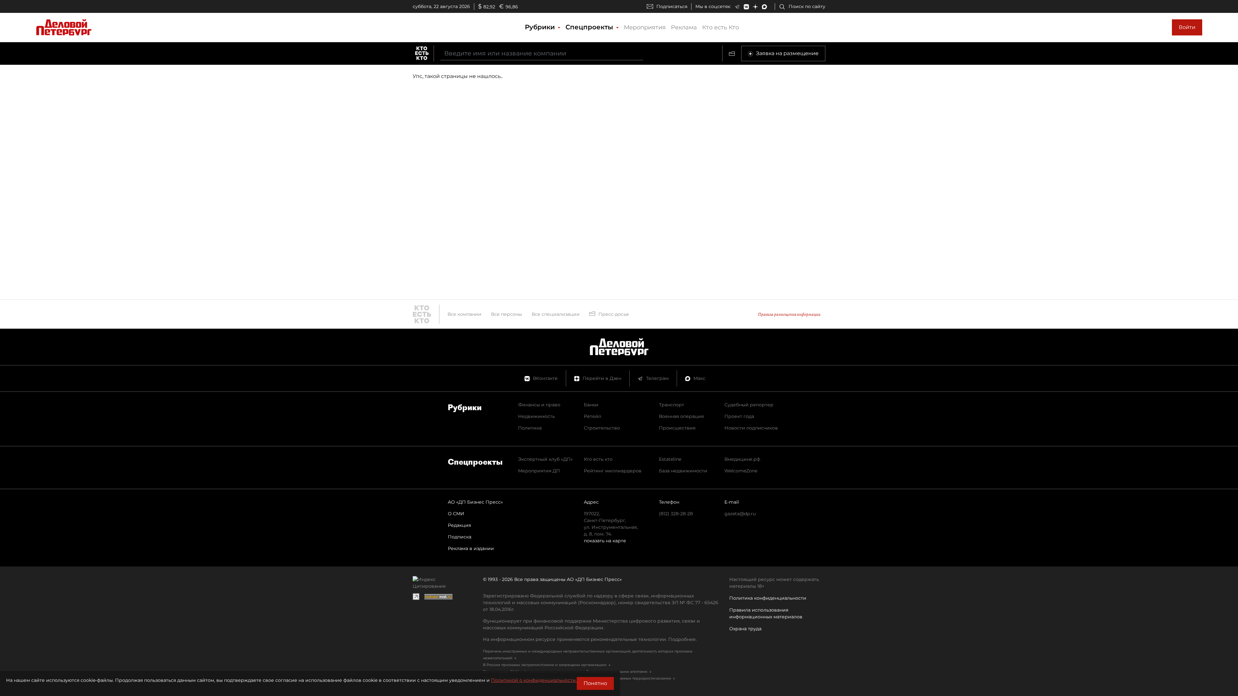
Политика (530, 428)
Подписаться (671, 6)
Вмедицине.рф (742, 459)
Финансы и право (539, 405)
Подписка (459, 537)
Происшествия (677, 428)
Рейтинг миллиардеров (613, 471)
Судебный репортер (748, 405)
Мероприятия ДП (539, 471)
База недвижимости (683, 471)
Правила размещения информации (789, 314)
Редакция (459, 525)
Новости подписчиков (751, 428)
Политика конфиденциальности (767, 598)
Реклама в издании (471, 548)
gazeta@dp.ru (740, 514)
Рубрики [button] (541, 27)
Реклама (684, 27)
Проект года (739, 416)
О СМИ (456, 514)
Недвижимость (536, 416)
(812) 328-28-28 (676, 514)
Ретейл (592, 416)
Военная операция (681, 416)
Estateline (670, 459)
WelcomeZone (740, 471)
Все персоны (506, 314)
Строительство (602, 428)
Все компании (464, 314)
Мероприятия (645, 27)
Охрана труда (745, 629)
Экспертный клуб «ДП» (545, 459)
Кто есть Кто (720, 27)
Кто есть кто (598, 459)
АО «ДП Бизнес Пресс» (475, 502)
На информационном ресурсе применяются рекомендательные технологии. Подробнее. (590, 639)
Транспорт (671, 405)
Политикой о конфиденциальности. (534, 680)
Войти (1187, 27)
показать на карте (605, 541)
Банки (591, 405)
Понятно (595, 683)
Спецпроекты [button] (590, 27)
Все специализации (556, 314)
